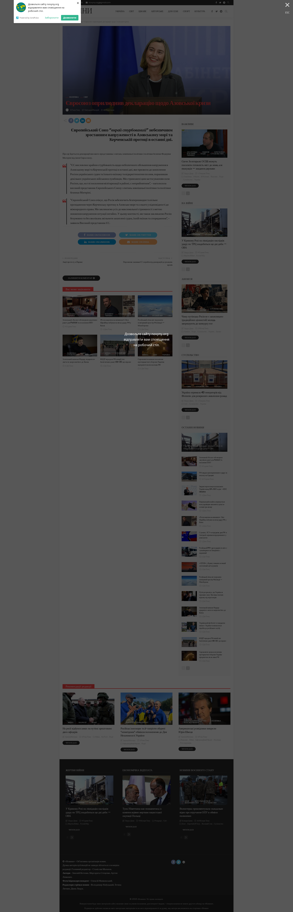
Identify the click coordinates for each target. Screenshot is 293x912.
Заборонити (52, 17)
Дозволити (69, 17)
